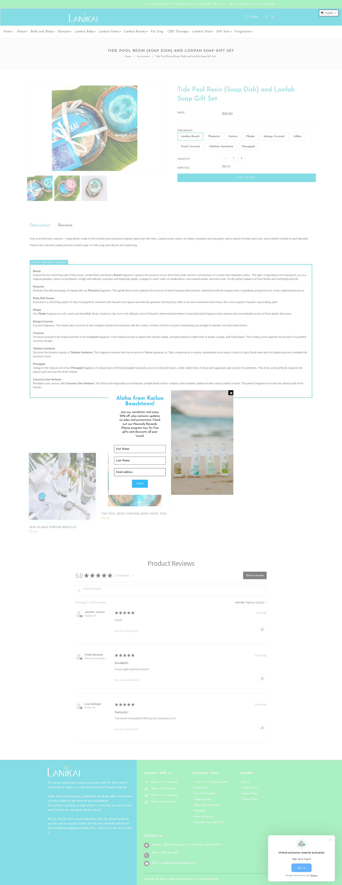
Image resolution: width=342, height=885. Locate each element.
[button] (328, 13)
